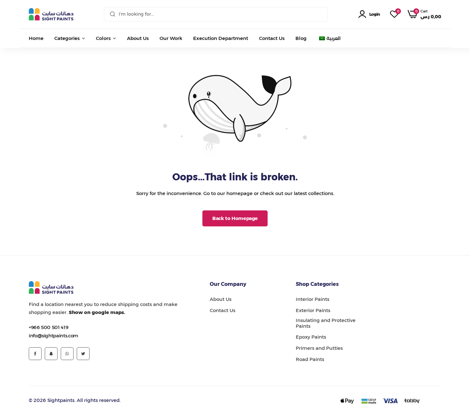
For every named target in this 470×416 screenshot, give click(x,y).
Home (36, 38)
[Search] (113, 14)
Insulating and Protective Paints (326, 323)
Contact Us (272, 38)
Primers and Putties (319, 348)
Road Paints (310, 359)
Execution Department (220, 38)
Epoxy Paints (311, 337)
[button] (394, 14)
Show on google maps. (97, 312)
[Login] (363, 14)
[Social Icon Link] (35, 353)
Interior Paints (312, 299)
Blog (301, 38)
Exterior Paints (313, 310)
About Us (138, 38)
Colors (103, 38)
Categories (67, 38)
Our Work (171, 38)
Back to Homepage (235, 218)
